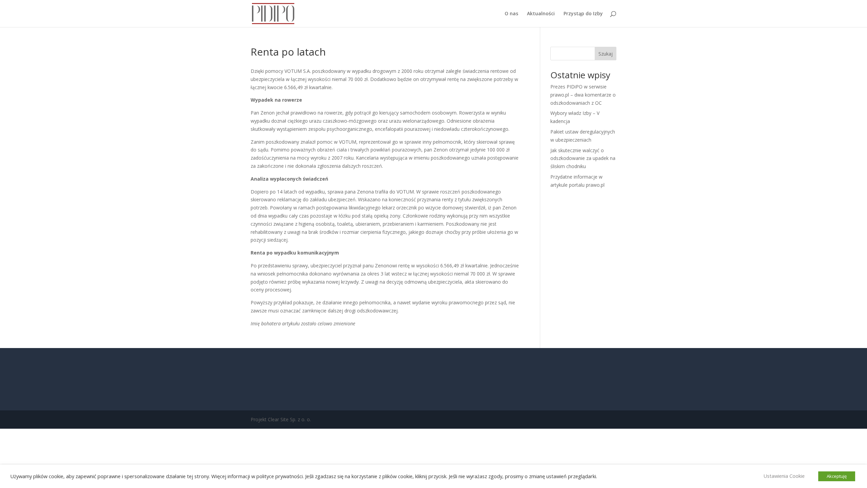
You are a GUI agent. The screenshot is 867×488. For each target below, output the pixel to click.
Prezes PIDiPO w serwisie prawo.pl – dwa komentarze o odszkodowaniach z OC (583, 94)
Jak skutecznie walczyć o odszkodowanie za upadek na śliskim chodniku (582, 158)
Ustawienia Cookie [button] (784, 475)
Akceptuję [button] (837, 476)
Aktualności (541, 14)
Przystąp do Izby (583, 14)
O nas (511, 14)
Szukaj (605, 53)
